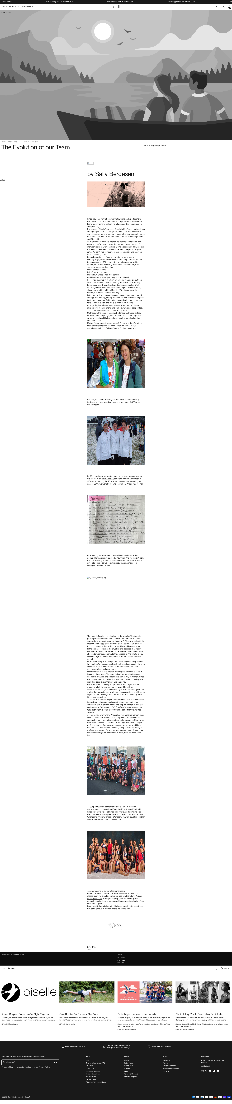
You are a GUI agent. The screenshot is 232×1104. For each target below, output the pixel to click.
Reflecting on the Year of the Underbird (138, 1014)
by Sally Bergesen (110, 174)
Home (3, 142)
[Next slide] (221, 969)
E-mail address (8, 1062)
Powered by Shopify (22, 1097)
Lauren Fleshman (119, 555)
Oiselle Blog (12, 142)
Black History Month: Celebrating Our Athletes (199, 1014)
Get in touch (205, 1066)
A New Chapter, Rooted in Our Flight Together (25, 1014)
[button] (217, 6)
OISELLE (11, 1097)
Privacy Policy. (44, 1067)
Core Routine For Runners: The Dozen (79, 1014)
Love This (91, 947)
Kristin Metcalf (108, 479)
